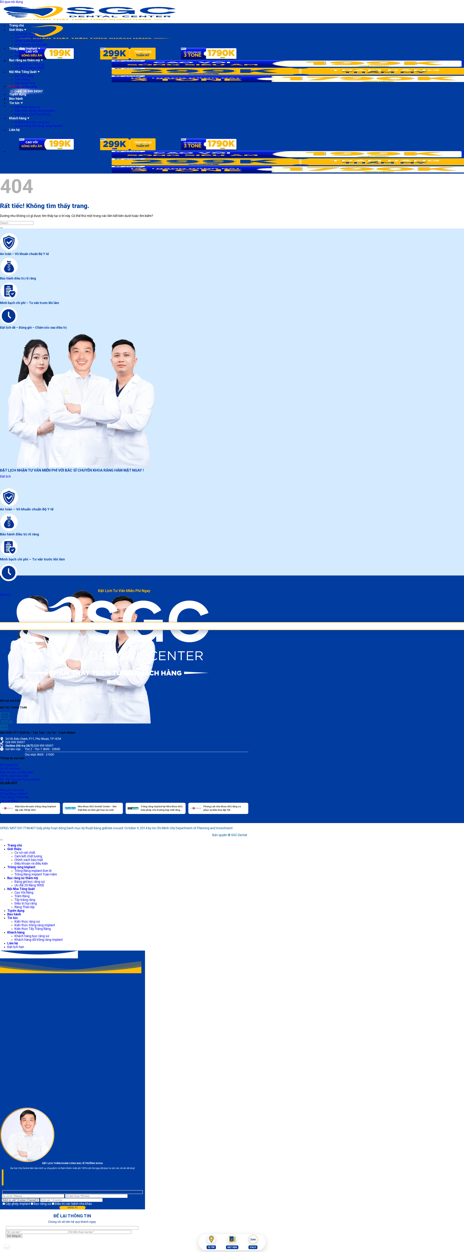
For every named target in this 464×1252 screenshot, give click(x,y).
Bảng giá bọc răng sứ (29, 64)
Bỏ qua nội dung (11, 2)
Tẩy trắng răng (24, 83)
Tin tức (14, 103)
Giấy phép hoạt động (51, 828)
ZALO (253, 1247)
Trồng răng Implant (23, 48)
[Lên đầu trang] (1, 839)
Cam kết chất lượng (28, 37)
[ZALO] (253, 1239)
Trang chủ (16, 25)
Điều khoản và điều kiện (31, 44)
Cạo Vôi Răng (23, 76)
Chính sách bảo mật (28, 41)
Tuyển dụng (17, 94)
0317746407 (26, 828)
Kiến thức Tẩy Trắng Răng (32, 114)
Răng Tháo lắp (24, 907)
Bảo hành (16, 98)
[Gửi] (1, 227)
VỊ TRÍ (211, 1247)
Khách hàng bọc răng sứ (31, 122)
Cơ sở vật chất (24, 34)
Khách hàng (17, 118)
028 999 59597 (15, 742)
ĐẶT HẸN (232, 1247)
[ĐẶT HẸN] (232, 1239)
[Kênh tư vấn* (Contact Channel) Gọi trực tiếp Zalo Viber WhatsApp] (21, 1200)
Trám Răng (22, 79)
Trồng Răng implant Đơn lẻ (32, 871)
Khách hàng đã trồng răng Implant (38, 126)
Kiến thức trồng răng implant (34, 110)
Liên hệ (14, 130)
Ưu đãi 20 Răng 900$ (29, 68)
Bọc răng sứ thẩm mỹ (24, 60)
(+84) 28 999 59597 (28, 91)
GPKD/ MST (8, 828)
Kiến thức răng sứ (27, 107)
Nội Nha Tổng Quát (23, 72)
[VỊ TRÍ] (211, 1239)
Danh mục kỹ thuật (80, 828)
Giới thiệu (16, 30)
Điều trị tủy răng (25, 87)
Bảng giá (100, 828)
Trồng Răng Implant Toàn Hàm (35, 874)
